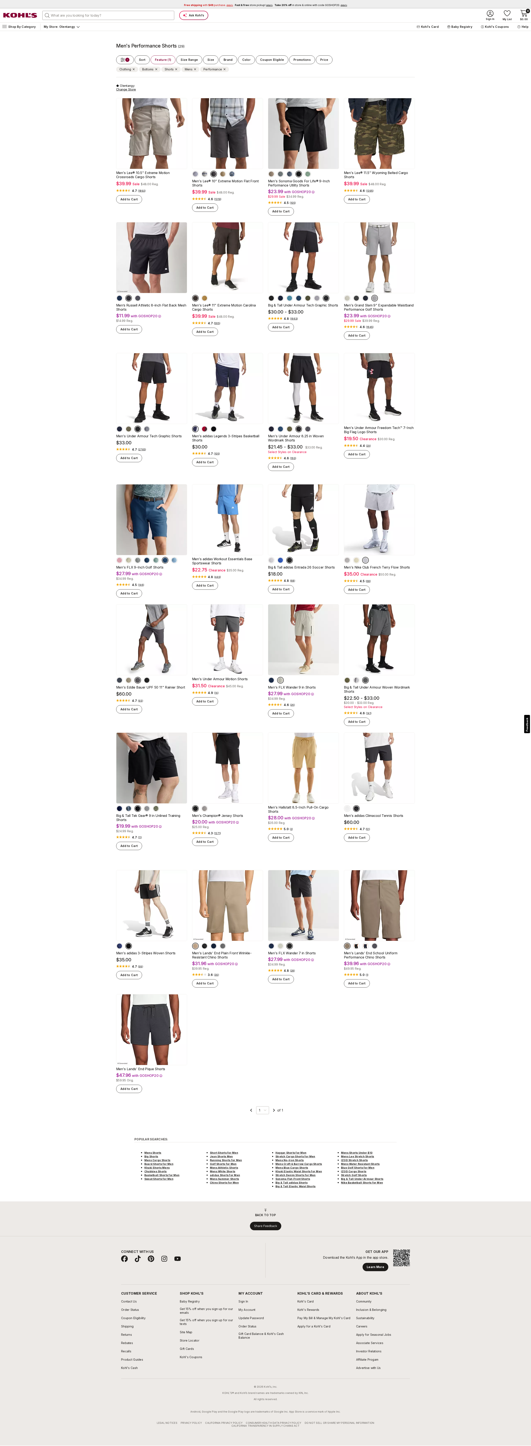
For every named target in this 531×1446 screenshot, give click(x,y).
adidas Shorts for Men (225, 1307)
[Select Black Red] (271, 298)
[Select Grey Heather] (207, 1214)
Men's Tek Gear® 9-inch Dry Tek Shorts (300, 1221)
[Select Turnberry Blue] (165, 560)
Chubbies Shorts (155, 1303)
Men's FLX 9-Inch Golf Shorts (139, 567)
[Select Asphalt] (356, 298)
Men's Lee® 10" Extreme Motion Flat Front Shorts (225, 183)
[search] (47, 15)
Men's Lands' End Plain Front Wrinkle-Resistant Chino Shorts (222, 955)
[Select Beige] (280, 680)
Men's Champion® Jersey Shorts (217, 816)
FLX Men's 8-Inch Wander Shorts (221, 1221)
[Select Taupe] (271, 174)
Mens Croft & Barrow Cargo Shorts (298, 1296)
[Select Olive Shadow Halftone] (156, 808)
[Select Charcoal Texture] (280, 174)
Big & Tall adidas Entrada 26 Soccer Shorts (301, 567)
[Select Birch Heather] (365, 560)
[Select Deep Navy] (365, 298)
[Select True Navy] (147, 560)
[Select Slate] (159, 1214)
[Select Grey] (393, 1214)
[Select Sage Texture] (307, 174)
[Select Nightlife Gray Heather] (216, 1214)
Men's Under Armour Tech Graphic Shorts (149, 436)
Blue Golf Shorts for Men (357, 1299)
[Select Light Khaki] (374, 1214)
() (142, 191)
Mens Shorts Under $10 (357, 1284)
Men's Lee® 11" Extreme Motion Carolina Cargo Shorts (224, 307)
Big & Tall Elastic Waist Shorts (295, 1318)
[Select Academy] (280, 298)
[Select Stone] (141, 1214)
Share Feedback (265, 1358)
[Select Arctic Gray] (222, 946)
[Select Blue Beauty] (119, 808)
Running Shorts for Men (226, 1292)
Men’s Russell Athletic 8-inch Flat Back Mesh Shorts (151, 307)
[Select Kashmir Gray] (198, 1214)
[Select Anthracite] (213, 174)
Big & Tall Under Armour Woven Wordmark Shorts (377, 689)
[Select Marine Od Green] (307, 298)
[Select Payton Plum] (318, 1214)
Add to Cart (129, 199)
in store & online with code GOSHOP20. (310, 5)
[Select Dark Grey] (243, 1214)
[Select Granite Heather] (204, 808)
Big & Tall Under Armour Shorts (362, 1310)
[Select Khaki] (195, 946)
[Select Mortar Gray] (195, 298)
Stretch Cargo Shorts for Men (295, 1288)
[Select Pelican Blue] (174, 560)
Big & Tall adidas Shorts (291, 1314)
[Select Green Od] (289, 429)
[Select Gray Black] (356, 680)
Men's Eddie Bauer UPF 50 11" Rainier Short (150, 687)
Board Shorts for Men (158, 1296)
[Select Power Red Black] (204, 429)
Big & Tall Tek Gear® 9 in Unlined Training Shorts (148, 818)
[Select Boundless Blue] (289, 298)
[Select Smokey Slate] (272, 1214)
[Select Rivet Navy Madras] (232, 174)
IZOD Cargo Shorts (353, 1303)
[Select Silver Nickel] (137, 560)
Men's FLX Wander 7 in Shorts (292, 953)
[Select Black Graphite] (326, 298)
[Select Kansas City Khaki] (222, 174)
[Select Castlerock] (307, 429)
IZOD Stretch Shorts (354, 1292)
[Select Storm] (119, 680)
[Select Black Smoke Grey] (300, 1214)
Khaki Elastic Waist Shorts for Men (298, 1303)
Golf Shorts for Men (223, 1296)
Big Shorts (151, 1288)
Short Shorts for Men (224, 1284)
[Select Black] (298, 174)
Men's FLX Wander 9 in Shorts (292, 687)
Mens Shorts (152, 1284)
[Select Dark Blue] (119, 946)
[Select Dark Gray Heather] (347, 560)
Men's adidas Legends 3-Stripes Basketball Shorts (225, 438)
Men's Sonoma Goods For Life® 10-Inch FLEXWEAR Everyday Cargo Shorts (375, 1223)
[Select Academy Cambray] (195, 174)
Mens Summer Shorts (224, 1310)
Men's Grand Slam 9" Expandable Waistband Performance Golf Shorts (379, 307)
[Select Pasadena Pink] (119, 560)
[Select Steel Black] (147, 429)
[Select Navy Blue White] (195, 429)
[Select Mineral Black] (137, 808)
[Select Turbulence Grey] (137, 298)
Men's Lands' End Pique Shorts (140, 1069)
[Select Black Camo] (169, 1214)
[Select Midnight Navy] (119, 298)
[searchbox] (108, 15)
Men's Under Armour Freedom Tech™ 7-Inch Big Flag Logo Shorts (379, 430)
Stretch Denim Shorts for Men (295, 1307)
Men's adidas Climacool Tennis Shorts (373, 816)
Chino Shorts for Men (224, 1314)
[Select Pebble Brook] (156, 560)
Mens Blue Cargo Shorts (291, 1299)
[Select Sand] (128, 560)
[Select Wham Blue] (298, 298)
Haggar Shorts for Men (290, 1284)
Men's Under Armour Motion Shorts (220, 679)
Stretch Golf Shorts (354, 1307)
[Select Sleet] (374, 298)
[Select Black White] (213, 429)
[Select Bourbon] (204, 298)
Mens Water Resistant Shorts (360, 1296)
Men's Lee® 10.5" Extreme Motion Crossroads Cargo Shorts (143, 175)
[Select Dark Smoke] (137, 680)
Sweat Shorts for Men (158, 1310)
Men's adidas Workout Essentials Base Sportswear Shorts (222, 561)
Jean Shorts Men (221, 1288)
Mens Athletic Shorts (224, 1299)
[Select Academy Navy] (119, 429)
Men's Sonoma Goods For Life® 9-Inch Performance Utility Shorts (299, 183)
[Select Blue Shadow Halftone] (128, 808)
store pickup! (254, 5)
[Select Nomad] (123, 1214)
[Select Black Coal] (289, 946)
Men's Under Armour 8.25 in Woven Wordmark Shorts (296, 438)
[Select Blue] (280, 560)
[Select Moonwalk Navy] (271, 680)
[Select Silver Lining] (347, 298)
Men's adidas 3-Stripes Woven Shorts (145, 953)
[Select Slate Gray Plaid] (204, 174)
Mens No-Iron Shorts (289, 1292)
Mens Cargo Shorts (157, 1292)
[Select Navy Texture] (289, 174)
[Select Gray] (178, 1214)
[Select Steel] (317, 298)
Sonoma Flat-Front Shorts (292, 1310)
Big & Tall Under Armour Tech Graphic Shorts (303, 305)
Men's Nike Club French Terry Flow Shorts (377, 567)
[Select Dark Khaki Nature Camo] (281, 1214)
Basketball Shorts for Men (161, 1307)
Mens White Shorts (222, 1303)
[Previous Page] (251, 1110)
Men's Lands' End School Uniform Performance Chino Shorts (370, 955)
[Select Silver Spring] (147, 808)
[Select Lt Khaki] (356, 560)
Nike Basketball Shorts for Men (362, 1314)
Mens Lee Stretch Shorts (357, 1288)
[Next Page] (274, 1110)
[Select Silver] (271, 560)
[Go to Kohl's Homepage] (20, 15)
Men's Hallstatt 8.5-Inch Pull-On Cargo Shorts (298, 809)
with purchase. (208, 5)
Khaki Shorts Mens (157, 1299)
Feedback (527, 725)
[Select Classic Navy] (213, 946)
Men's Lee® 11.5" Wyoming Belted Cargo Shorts (376, 175)
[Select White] (347, 808)
